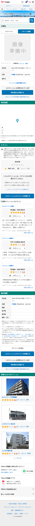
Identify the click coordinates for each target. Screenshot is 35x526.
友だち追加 (30, 471)
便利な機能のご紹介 (7, 472)
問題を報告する (28, 233)
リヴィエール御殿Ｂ (8, 238)
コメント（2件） (25, 400)
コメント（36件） (26, 453)
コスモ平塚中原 (7, 451)
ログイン (8, 6)
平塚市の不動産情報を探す (9, 489)
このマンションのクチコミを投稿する (17, 189)
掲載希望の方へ (19, 510)
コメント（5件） (25, 426)
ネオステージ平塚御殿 (9, 397)
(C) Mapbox (3, 135)
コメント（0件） (24, 63)
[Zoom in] (2, 127)
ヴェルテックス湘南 (8, 206)
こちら (22, 326)
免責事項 (9, 513)
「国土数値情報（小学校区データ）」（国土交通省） (19, 334)
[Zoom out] (2, 130)
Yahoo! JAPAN (22, 504)
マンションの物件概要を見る (17, 83)
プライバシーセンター (24, 507)
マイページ (9, 31)
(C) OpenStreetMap (12, 135)
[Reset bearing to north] (2, 133)
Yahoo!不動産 (13, 504)
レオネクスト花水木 (8, 424)
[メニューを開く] (33, 2)
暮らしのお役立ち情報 (7, 494)
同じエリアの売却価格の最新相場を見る (17, 97)
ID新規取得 (26, 6)
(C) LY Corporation (21, 135)
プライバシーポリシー (10, 507)
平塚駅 (13, 74)
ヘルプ (26, 513)
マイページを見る (18, 348)
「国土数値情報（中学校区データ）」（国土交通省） (15, 336)
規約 (12, 510)
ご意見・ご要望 (18, 513)
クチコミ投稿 (26, 31)
